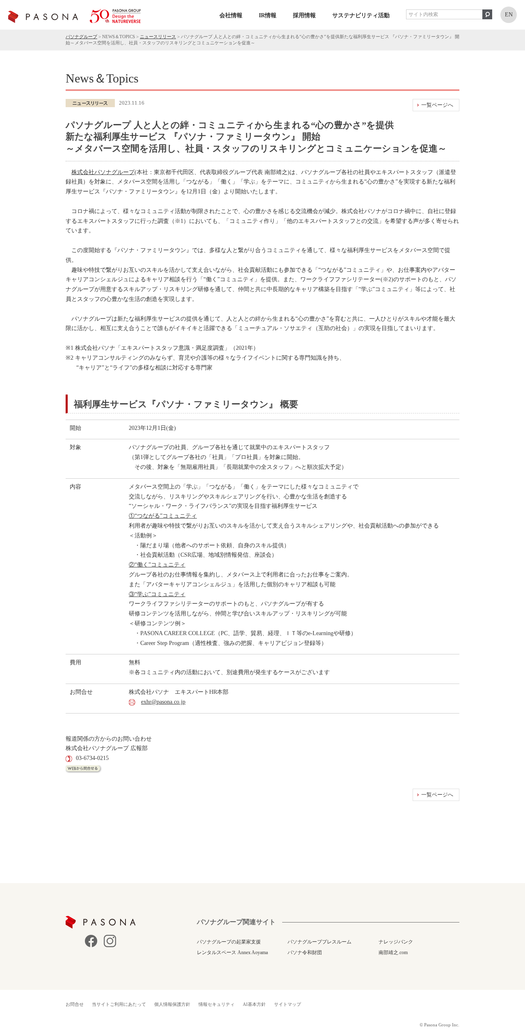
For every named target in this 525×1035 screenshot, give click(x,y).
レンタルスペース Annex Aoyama (232, 952)
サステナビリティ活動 (361, 15)
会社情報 (230, 15)
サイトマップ (287, 1004)
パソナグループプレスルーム (320, 942)
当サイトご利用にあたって (119, 1004)
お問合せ (75, 1004)
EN (509, 14)
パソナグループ (81, 36)
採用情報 (304, 15)
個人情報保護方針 (172, 1004)
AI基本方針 (254, 1004)
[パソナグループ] (74, 16)
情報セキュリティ (217, 1004)
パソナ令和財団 (305, 952)
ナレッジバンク (396, 942)
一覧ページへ (437, 105)
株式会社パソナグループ (103, 172)
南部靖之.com (393, 952)
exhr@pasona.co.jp (163, 702)
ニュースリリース (158, 36)
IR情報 (267, 15)
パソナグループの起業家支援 (229, 942)
